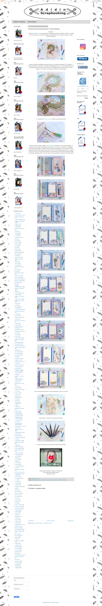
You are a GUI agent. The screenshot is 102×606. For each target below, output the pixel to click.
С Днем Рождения (19, 437)
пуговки (17, 427)
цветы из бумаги (19, 504)
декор (16, 271)
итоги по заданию (19, 309)
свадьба (17, 445)
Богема (16, 245)
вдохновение (44, 479)
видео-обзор (18, 257)
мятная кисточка (46, 119)
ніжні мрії (17, 368)
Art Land (17, 534)
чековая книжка (18, 508)
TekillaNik (17, 567)
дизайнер (17, 282)
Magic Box (17, 551)
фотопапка (17, 494)
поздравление (18, 415)
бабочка (17, 240)
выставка (17, 265)
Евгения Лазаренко (19, 288)
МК (16, 356)
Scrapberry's (18, 561)
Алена (16, 231)
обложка (17, 381)
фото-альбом (18, 493)
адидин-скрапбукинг (36, 479)
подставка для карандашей (18, 413)
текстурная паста (19, 472)
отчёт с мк (17, 392)
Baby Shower (18, 535)
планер (16, 406)
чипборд (17, 511)
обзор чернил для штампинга (19, 379)
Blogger (57, 602)
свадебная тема (18, 440)
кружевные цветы (19, 331)
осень (16, 386)
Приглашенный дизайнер (18, 424)
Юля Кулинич (18, 527)
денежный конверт (19, 272)
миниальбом (49, 479)
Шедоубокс (17, 516)
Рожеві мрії (17, 435)
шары (16, 514)
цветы (16, 503)
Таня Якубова (18, 466)
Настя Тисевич (18, 364)
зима (16, 305)
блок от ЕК (17, 242)
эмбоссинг (60, 479)
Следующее (31, 520)
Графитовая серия (19, 266)
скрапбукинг (55, 479)
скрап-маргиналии (19, 450)
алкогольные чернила (18, 233)
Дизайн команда (19, 280)
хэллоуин (17, 499)
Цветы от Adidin (18, 506)
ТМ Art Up (17, 476)
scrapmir (17, 564)
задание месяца (19, 299)
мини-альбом (18, 353)
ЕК (15, 291)
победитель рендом (19, 408)
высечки (17, 263)
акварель (17, 224)
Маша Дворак (18, 344)
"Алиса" (17, 213)
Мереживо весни (19, 345)
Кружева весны (18, 329)
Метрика (17, 350)
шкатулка (17, 519)
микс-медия (18, 351)
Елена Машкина (18, 292)
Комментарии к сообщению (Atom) (44, 523)
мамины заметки (19, 337)
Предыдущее (71, 520)
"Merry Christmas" (19, 215)
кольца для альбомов (20, 320)
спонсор (17, 459)
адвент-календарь (19, 219)
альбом (17, 235)
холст (16, 498)
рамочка (17, 434)
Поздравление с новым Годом (18, 418)
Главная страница (19, 21)
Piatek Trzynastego (19, 556)
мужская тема (18, 358)
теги (16, 467)
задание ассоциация (20, 296)
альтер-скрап (18, 237)
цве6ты (16, 501)
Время (16, 261)
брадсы (17, 249)
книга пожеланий (19, 317)
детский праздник (19, 278)
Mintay (16, 553)
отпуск (16, 391)
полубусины (18, 420)
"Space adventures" (19, 216)
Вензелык (17, 254)
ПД (15, 405)
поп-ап (16, 421)
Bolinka (64, 479)
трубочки (17, 484)
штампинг (17, 521)
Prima (16, 559)
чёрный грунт (18, 509)
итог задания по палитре (18, 307)
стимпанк (17, 462)
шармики (17, 513)
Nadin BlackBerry (19, 555)
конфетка (17, 325)
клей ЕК (17, 314)
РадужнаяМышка (19, 432)
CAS (16, 538)
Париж (16, 398)
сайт (16, 439)
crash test (17, 545)
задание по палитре (19, 300)
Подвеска (17, 411)
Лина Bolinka (35, 33)
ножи (16, 374)
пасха (16, 400)
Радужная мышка (19, 429)
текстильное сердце (19, 469)
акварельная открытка (18, 226)
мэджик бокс (18, 360)
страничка (17, 464)
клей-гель (17, 315)
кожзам (16, 319)
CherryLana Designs (19, 540)
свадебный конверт (19, 442)
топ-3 (16, 479)
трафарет (17, 483)
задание (17, 294)
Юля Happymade (19, 529)
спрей (16, 461)
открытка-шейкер (19, 389)
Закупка (17, 303)
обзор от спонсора (19, 376)
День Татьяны (18, 275)
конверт (17, 323)
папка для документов (17, 396)
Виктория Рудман (19, 258)
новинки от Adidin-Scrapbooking (19, 370)
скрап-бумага (18, 446)
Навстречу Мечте (19, 361)
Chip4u (16, 543)
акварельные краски (19, 228)
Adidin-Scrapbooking (19, 531)
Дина (16, 283)
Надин (16, 363)
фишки (16, 489)
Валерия (17, 250)
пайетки (17, 394)
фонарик (17, 491)
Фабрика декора (19, 486)
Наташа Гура (18, 366)
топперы (17, 481)
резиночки (51, 145)
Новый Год (17, 372)
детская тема (18, 277)
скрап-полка (18, 452)
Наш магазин (32, 21)
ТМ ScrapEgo (18, 478)
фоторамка (17, 496)
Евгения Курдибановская (19, 286)
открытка (17, 387)
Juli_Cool (17, 548)
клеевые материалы (19, 311)
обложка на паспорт (19, 383)
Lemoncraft (17, 550)
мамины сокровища (19, 339)
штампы (17, 522)
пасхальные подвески (18, 403)
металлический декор (20, 347)
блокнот (17, 244)
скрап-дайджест (18, 448)
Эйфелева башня (19, 524)
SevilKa (16, 566)
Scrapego (17, 562)
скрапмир (17, 456)
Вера (16, 255)
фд (16, 488)
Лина (16, 332)
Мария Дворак (18, 342)
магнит (16, 336)
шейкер (17, 518)
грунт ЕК (17, 269)
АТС (16, 239)
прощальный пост (19, 426)
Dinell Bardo (17, 546)
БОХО (16, 247)
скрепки (17, 457)
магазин (17, 334)
